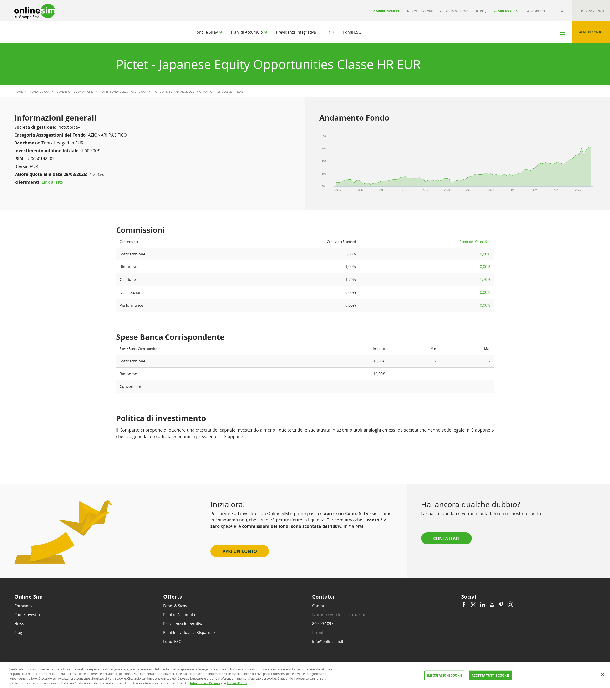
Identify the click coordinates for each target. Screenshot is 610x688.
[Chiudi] (602, 674)
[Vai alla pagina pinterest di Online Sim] (501, 605)
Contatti (319, 605)
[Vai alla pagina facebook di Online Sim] (464, 605)
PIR (327, 32)
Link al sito (52, 182)
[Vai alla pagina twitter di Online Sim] (473, 605)
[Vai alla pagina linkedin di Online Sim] (482, 605)
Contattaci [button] (446, 538)
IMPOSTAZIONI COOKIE (444, 675)
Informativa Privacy (205, 683)
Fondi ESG (352, 32)
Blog (18, 632)
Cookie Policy (237, 683)
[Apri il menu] (562, 32)
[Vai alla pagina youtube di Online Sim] (492, 605)
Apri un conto (591, 32)
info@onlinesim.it (327, 641)
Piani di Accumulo (247, 32)
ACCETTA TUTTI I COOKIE (490, 675)
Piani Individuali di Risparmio (189, 632)
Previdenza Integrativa (296, 32)
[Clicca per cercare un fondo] (562, 11)
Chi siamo (23, 605)
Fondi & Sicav (175, 605)
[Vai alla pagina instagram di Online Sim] (509, 605)
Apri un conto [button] (240, 551)
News (19, 623)
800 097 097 (322, 623)
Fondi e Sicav (207, 32)
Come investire (27, 614)
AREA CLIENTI (594, 11)
